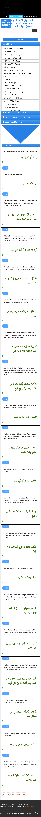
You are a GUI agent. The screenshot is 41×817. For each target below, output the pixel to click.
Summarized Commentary (16, 113)
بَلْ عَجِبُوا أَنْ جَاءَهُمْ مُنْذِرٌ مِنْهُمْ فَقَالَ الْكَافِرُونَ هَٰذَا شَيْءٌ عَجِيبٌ (22, 217)
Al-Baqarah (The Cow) (12, 52)
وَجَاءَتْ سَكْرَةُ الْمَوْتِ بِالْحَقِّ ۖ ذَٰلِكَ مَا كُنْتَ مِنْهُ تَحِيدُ (22, 777)
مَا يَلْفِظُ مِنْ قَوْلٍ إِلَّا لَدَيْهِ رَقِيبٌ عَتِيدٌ (22, 745)
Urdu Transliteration (13, 122)
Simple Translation (16, 17)
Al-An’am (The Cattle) (12, 64)
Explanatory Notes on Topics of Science (21, 117)
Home (2, 813)
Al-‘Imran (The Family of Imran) (15, 55)
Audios (8, 813)
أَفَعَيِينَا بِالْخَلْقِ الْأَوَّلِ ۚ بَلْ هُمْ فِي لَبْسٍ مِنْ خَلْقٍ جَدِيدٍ (21, 646)
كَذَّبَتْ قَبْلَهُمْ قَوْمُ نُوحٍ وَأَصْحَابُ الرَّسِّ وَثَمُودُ (22, 549)
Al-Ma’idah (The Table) (12, 61)
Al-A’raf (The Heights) (12, 67)
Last (24, 794)
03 (13, 794)
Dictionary (15, 813)
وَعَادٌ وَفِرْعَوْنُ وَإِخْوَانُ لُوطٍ (27, 577)
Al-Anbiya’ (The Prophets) (14, 110)
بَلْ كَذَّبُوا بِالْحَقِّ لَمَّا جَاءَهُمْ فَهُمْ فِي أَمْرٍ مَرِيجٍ (22, 313)
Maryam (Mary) (11, 104)
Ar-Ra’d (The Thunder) (13, 86)
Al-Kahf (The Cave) (12, 101)
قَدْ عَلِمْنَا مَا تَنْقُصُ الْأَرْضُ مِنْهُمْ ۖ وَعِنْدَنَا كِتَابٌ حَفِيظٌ (21, 280)
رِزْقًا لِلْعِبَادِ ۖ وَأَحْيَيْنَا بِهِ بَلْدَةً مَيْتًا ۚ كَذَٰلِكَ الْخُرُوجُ (21, 514)
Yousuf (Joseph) (11, 82)
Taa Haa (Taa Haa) (12, 107)
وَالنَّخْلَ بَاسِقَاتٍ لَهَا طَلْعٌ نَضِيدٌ (25, 481)
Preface (35, 813)
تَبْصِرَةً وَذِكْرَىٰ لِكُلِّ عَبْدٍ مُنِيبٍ (25, 417)
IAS (6, 17)
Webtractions (29, 806)
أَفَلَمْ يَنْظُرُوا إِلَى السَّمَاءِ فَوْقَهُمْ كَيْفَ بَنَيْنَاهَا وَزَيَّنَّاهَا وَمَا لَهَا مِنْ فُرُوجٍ (23, 348)
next (18, 794)
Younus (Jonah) (11, 76)
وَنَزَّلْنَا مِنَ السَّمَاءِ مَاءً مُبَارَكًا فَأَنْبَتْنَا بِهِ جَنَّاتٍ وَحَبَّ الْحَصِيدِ (22, 450)
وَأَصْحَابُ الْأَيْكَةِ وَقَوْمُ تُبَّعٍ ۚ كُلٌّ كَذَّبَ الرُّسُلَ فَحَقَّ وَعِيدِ (22, 610)
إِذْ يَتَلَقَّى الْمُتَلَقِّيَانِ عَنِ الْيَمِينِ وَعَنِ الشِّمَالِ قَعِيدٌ (23, 714)
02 (8, 794)
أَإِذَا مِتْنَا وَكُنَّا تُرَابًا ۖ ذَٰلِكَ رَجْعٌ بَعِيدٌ (24, 250)
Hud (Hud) (9, 79)
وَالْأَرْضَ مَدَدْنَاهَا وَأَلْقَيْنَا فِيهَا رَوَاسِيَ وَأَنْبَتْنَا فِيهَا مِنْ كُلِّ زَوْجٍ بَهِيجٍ (23, 386)
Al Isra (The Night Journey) (15, 98)
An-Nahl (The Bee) (12, 95)
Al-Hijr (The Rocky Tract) (14, 92)
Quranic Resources (30, 17)
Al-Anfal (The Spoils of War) (14, 70)
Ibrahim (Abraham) (12, 89)
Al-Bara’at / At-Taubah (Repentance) (17, 73)
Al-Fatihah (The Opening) (13, 49)
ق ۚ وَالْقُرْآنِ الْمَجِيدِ (29, 184)
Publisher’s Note (25, 813)
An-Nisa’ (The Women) (12, 58)
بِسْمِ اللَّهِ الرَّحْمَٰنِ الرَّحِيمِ (28, 157)
